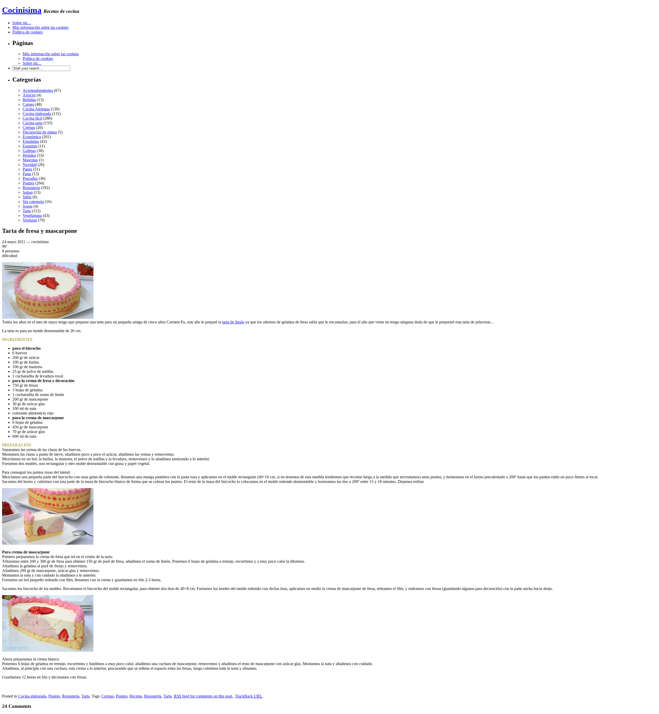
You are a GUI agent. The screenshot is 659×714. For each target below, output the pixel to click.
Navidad (30, 164)
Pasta (27, 174)
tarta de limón (233, 322)
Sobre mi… (21, 23)
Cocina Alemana (36, 109)
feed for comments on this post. (203, 696)
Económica (32, 137)
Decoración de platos (40, 132)
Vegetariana (32, 215)
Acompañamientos (38, 90)
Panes (27, 169)
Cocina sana (32, 123)
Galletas (29, 150)
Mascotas (30, 160)
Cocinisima (21, 10)
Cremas (29, 127)
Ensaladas (31, 141)
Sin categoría (33, 201)
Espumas (30, 146)
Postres (28, 183)
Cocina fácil (32, 118)
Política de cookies (27, 32)
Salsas (28, 192)
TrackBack (248, 696)
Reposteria (31, 188)
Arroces (29, 95)
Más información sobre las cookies (40, 27)
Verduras (30, 220)
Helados (29, 155)
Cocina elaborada (37, 113)
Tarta (27, 211)
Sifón (27, 197)
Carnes (28, 104)
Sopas (27, 206)
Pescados (30, 178)
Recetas (135, 696)
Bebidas (29, 100)
